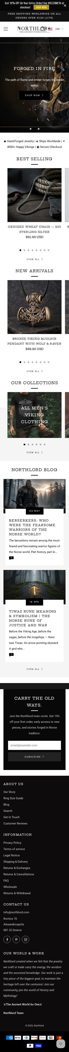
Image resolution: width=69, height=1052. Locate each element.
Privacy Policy (12, 843)
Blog (6, 804)
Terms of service (14, 849)
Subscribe (33, 756)
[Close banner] (65, 5)
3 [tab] (38, 129)
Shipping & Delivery (15, 861)
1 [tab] (30, 129)
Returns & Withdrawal (17, 893)
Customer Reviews (15, 823)
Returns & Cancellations (18, 874)
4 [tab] (32, 250)
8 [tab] (48, 250)
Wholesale (10, 887)
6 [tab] (40, 250)
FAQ (6, 880)
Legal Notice (11, 855)
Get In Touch (11, 817)
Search (7, 811)
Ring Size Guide (13, 798)
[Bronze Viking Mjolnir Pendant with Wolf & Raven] (34, 307)
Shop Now (16, 95)
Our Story (9, 792)
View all (33, 259)
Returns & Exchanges (16, 868)
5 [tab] (36, 250)
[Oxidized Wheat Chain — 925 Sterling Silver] (34, 195)
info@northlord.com (16, 912)
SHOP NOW (41, 7)
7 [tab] (44, 250)
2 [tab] (34, 129)
